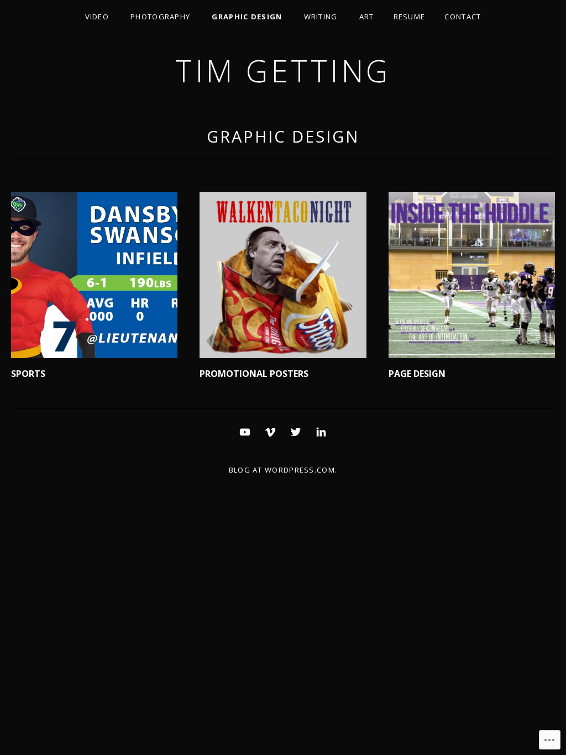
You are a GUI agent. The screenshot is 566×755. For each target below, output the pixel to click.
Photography (160, 17)
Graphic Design (247, 17)
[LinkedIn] (321, 431)
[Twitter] (296, 431)
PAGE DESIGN (417, 374)
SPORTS (28, 374)
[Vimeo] (270, 431)
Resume (410, 17)
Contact (462, 17)
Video (97, 17)
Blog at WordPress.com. (283, 470)
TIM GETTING (283, 70)
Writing (321, 17)
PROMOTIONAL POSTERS (254, 374)
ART (366, 17)
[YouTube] (245, 431)
